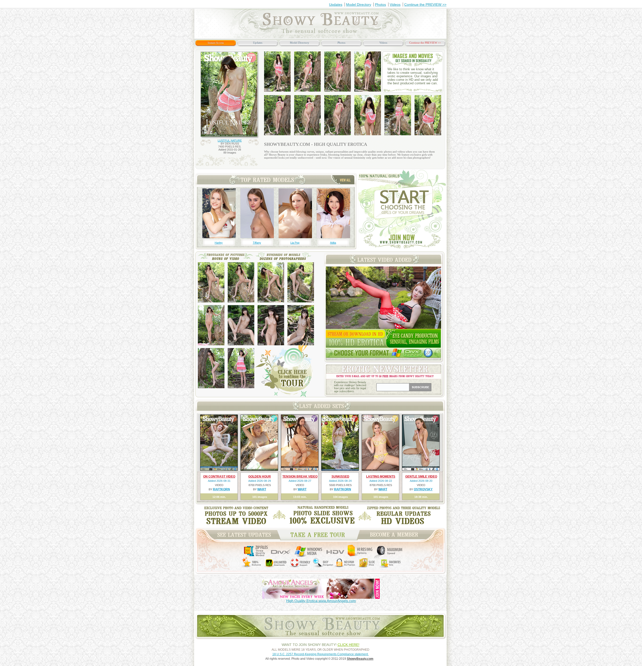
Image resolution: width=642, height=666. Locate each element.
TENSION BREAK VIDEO (299, 476)
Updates (335, 5)
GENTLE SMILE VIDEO (421, 476)
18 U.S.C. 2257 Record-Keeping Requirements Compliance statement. (320, 654)
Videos (395, 5)
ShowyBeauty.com (360, 658)
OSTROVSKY (423, 489)
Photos (380, 5)
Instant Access (216, 42)
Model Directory (358, 5)
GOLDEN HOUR (259, 476)
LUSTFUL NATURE (230, 140)
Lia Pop (294, 242)
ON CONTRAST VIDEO (219, 476)
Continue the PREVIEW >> (425, 5)
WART (261, 489)
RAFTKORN (221, 489)
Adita (333, 242)
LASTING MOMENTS (380, 476)
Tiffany (257, 242)
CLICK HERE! (348, 645)
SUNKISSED (340, 476)
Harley (219, 242)
